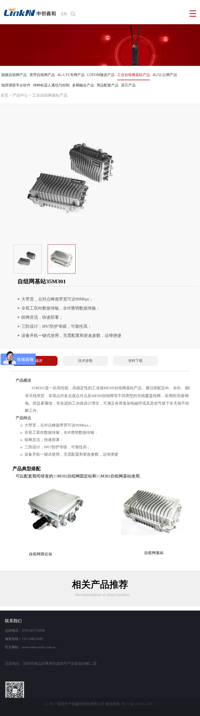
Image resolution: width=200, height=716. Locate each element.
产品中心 (20, 95)
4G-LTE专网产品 (71, 75)
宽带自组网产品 (42, 75)
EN (64, 14)
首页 (4, 95)
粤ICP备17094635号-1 (138, 704)
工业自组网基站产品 (133, 75)
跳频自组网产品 (14, 75)
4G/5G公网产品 (165, 75)
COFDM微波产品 (101, 75)
